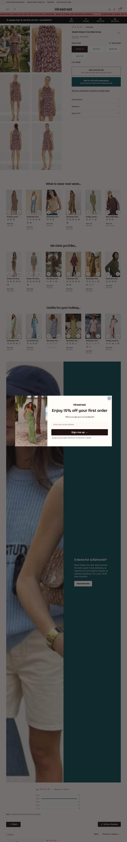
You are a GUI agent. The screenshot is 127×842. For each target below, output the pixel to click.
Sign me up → (79, 432)
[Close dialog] (109, 398)
